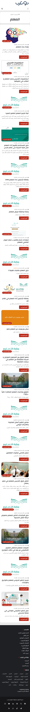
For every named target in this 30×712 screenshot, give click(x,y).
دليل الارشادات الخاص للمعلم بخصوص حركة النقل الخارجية (15, 516)
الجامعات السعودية (24, 643)
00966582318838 (24, 689)
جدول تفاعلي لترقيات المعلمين (17, 452)
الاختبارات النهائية (24, 676)
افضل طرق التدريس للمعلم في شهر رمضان (15, 482)
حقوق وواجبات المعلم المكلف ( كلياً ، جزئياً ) (15, 393)
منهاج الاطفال (25, 648)
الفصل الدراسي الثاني (18, 679)
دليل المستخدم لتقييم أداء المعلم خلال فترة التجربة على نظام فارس (16, 146)
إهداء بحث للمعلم (22, 46)
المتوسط (10, 679)
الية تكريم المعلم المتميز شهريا (17, 113)
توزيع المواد (21, 684)
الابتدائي (15, 673)
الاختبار (10, 673)
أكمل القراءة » (23, 57)
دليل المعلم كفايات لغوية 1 (18, 270)
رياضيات (15, 684)
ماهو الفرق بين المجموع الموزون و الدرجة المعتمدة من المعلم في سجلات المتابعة (16, 359)
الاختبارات (4, 673)
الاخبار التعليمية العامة (23, 633)
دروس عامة (26, 653)
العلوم (26, 679)
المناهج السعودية (25, 640)
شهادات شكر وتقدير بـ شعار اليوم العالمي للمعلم (16, 241)
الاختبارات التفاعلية (24, 638)
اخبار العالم (26, 635)
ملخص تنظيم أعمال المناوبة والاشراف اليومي (18, 423)
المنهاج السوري (5, 682)
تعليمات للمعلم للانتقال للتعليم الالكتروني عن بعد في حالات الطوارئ (15, 549)
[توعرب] (22, 3)
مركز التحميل (25, 665)
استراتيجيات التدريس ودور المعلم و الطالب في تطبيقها (16, 80)
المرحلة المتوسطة (24, 682)
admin (26, 44)
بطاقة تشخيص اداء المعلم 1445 (17, 179)
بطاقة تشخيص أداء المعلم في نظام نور (15, 299)
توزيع (27, 684)
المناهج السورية (25, 645)
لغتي (10, 684)
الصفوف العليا (9, 676)
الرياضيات (16, 676)
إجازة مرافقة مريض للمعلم (19, 211)
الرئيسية (16, 14)
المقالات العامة (25, 650)
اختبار (27, 673)
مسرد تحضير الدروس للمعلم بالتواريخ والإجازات (15, 581)
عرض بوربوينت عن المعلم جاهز (18, 328)
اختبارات (21, 673)
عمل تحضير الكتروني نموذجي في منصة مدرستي (16, 611)
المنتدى (27, 663)
